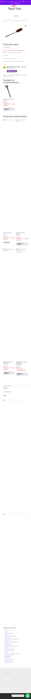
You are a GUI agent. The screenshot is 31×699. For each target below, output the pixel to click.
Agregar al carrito (12, 71)
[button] (25, 25)
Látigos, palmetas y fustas (20, 20)
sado (12, 76)
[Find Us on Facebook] (13, 13)
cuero (9, 76)
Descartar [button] (18, 3)
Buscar (5, 388)
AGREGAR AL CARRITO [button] (7, 109)
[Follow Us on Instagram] (16, 13)
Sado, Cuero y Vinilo (10, 20)
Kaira (19, 694)
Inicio (4, 20)
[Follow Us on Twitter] (14, 13)
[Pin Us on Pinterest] (18, 13)
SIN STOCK (6, 242)
